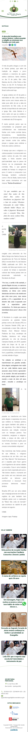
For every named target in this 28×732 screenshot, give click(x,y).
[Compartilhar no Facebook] (10, 45)
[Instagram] (10, 1)
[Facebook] (12, 1)
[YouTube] (15, 1)
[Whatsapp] (17, 1)
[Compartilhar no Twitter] (15, 45)
